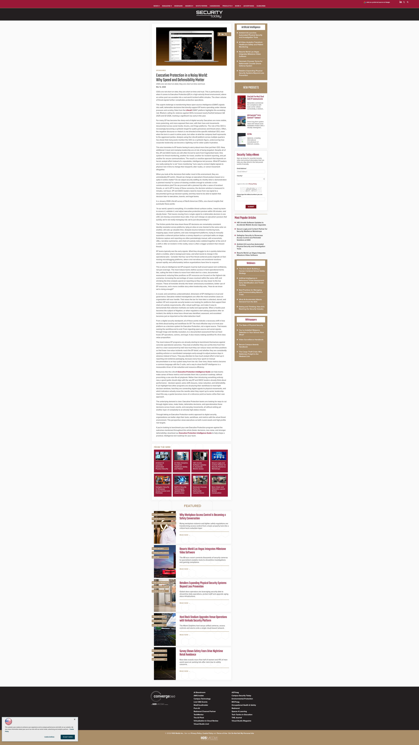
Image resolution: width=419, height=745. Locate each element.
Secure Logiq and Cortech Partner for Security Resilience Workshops (219, 466)
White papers (201, 6)
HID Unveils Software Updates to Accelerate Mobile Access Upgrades (199, 467)
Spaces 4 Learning (239, 711)
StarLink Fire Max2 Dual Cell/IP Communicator (255, 98)
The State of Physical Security (251, 325)
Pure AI (197, 708)
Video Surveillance (159, 621)
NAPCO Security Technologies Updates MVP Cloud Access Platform (180, 491)
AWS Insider (199, 695)
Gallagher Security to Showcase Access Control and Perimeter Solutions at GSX (163, 491)
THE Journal (237, 718)
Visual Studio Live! (201, 724)
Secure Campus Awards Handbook (249, 345)
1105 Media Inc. (177, 733)
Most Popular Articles (245, 217)
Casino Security (158, 548)
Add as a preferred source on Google (378, 2)
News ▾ (157, 6)
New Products (251, 87)
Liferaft (189, 110)
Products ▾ (227, 6)
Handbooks (215, 6)
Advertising (248, 6)
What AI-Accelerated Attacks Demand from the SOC (250, 300)
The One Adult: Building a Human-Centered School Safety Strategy (252, 271)
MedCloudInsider (201, 705)
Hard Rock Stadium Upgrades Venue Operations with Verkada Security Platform (203, 618)
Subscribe (261, 6)
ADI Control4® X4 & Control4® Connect (254, 116)
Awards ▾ (189, 6)
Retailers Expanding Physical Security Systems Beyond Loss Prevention (203, 584)
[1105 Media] (159, 704)
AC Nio (249, 134)
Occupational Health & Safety (244, 705)
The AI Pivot (199, 718)
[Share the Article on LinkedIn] (222, 34)
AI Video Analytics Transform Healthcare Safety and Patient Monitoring (181, 467)
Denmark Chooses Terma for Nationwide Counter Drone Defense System (200, 491)
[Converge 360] (163, 696)
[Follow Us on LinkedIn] (401, 2)
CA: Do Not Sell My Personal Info (241, 733)
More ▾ (238, 6)
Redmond (236, 708)
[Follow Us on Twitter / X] (404, 2)
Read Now (184, 535)
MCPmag (235, 702)
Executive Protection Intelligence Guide (194, 372)
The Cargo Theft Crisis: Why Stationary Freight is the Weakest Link (250, 354)
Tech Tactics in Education (242, 714)
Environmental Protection (242, 699)
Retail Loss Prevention (160, 582)
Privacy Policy (253, 184)
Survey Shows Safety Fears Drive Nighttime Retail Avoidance (201, 652)
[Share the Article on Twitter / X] (225, 34)
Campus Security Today (241, 695)
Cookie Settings (49, 737)
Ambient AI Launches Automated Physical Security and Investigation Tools (162, 468)
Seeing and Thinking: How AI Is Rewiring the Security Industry (251, 308)
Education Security (159, 650)
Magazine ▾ (167, 6)
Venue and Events (158, 616)
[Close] (74, 719)
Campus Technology (202, 699)
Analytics (155, 557)
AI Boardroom (199, 692)
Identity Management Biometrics (164, 523)
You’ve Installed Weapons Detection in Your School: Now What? (251, 332)
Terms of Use (222, 733)
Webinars (178, 6)
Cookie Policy (208, 733)
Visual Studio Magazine (241, 721)
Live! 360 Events (200, 702)
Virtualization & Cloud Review (206, 721)
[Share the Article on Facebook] (219, 34)
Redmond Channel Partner (205, 711)
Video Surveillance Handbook (251, 340)
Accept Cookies (68, 737)
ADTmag (235, 692)
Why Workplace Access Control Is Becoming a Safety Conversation (203, 516)
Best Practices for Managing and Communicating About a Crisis (251, 292)
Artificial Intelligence (160, 553)
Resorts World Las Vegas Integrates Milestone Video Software (203, 550)
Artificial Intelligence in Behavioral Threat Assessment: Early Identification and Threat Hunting (251, 281)
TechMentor (199, 714)
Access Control (158, 514)
